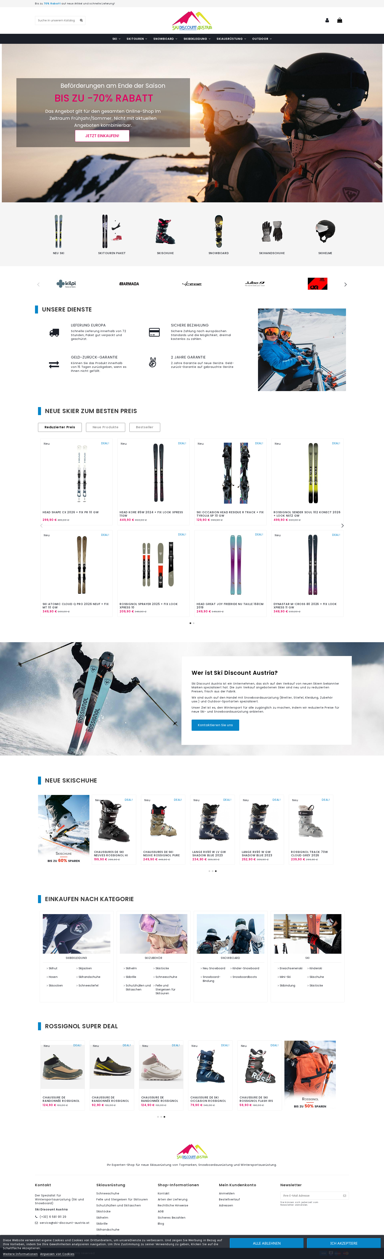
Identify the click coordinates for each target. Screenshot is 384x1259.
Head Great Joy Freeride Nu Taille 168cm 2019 (230, 605)
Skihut (53, 968)
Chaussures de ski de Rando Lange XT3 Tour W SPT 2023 (261, 855)
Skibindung (287, 985)
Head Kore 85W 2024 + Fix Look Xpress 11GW (151, 514)
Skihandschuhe (272, 253)
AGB (161, 1211)
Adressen (226, 1205)
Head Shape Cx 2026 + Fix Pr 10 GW (71, 512)
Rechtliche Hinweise (173, 1205)
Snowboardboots (245, 977)
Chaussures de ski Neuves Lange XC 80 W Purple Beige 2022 (161, 855)
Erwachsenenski (291, 968)
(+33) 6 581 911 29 (53, 1217)
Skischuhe (165, 253)
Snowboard (219, 253)
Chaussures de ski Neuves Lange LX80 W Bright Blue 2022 (111, 855)
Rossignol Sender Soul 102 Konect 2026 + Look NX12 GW (307, 514)
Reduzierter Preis (60, 427)
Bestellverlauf (229, 1199)
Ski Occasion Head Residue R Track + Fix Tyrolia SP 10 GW (230, 514)
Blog (161, 1224)
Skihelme (325, 253)
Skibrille (131, 977)
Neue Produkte (106, 427)
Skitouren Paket (112, 253)
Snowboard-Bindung (212, 979)
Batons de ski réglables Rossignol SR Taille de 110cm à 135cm (63, 1100)
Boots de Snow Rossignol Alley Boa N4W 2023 (158, 1100)
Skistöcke (162, 968)
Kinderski (316, 968)
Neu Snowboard (214, 968)
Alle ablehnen (267, 1243)
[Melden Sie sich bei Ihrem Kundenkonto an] (327, 20)
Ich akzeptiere (344, 1243)
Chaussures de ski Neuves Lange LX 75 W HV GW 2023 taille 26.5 (211, 855)
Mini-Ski (285, 977)
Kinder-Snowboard (246, 968)
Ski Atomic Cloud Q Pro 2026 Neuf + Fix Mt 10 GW (76, 605)
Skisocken (56, 985)
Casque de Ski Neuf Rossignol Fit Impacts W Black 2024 (258, 1100)
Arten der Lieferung (173, 1199)
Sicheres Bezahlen (172, 1218)
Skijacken (85, 968)
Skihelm (131, 968)
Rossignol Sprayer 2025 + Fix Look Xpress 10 (149, 605)
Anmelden (227, 1193)
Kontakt (164, 1193)
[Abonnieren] (344, 1195)
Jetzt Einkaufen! (102, 136)
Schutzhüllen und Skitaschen (138, 987)
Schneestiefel (89, 985)
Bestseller (145, 427)
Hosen (53, 977)
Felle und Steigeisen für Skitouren (166, 989)
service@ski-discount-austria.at (65, 1223)
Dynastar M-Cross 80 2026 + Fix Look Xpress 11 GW (305, 605)
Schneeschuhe (166, 977)
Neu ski (59, 253)
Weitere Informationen (20, 1254)
